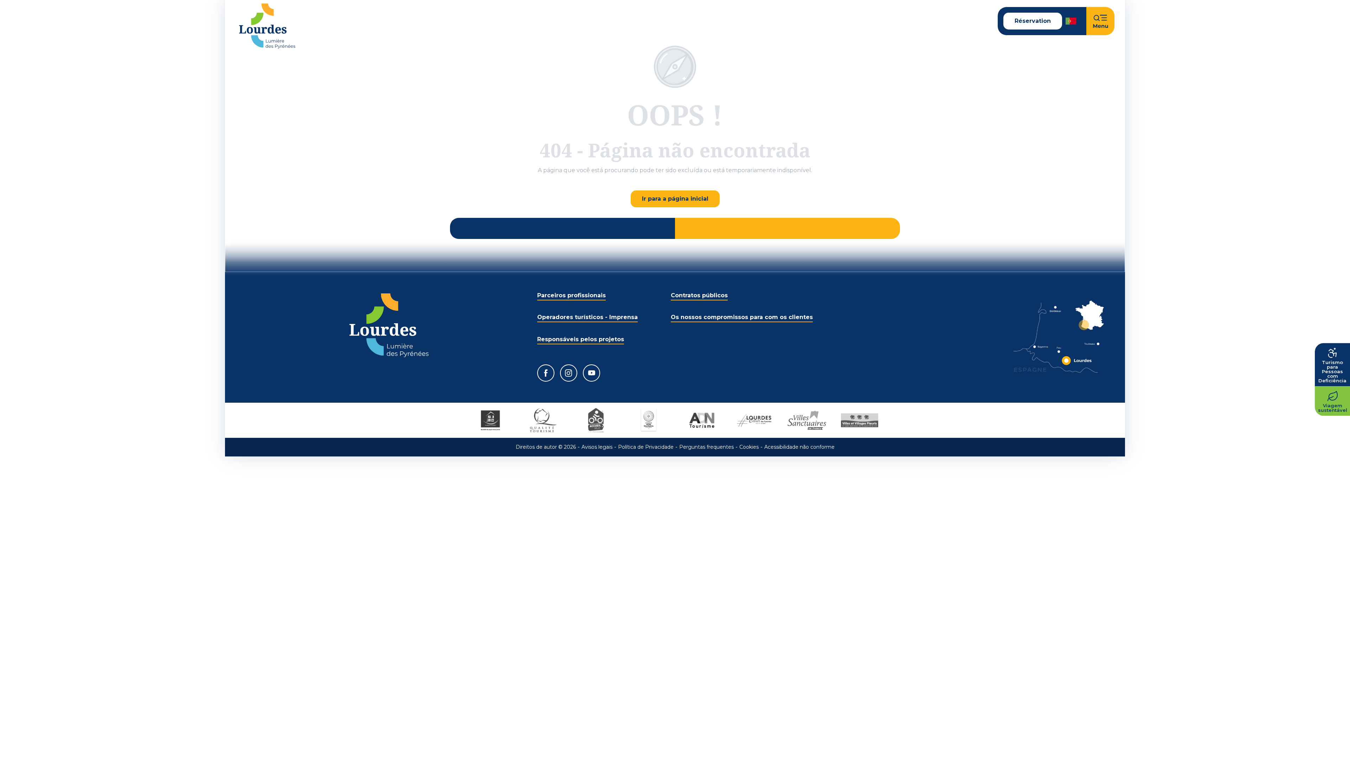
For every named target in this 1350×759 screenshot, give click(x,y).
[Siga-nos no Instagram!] (568, 373)
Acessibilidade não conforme (799, 447)
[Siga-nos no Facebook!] (545, 373)
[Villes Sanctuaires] (807, 420)
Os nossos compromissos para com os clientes (742, 317)
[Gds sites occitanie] (648, 420)
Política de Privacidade (646, 447)
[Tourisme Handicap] (490, 420)
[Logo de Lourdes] (389, 325)
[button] (1071, 21)
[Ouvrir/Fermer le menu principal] (1100, 21)
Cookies (749, 447)
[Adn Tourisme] (701, 420)
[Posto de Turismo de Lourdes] (267, 26)
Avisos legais (596, 447)
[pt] (1071, 21)
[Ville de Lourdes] (754, 420)
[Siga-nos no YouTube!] (591, 373)
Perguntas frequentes (706, 447)
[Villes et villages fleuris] (859, 420)
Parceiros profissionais (571, 295)
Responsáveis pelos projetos (580, 339)
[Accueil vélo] (596, 420)
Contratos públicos (699, 295)
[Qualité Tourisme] (543, 420)
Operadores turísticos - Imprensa (587, 317)
